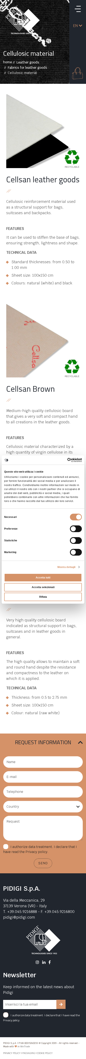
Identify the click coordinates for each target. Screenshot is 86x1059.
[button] (77, 25)
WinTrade (25, 1046)
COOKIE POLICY (45, 1053)
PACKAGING (28, 1053)
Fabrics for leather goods (27, 67)
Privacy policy (36, 852)
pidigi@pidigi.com (19, 917)
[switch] (76, 528)
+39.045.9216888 (22, 911)
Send (43, 863)
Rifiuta (43, 596)
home (7, 62)
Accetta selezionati (43, 587)
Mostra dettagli (66, 567)
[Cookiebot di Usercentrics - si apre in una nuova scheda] (63, 460)
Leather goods (27, 62)
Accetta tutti (43, 577)
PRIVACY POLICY (11, 1053)
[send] (61, 1004)
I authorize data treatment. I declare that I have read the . (40, 849)
